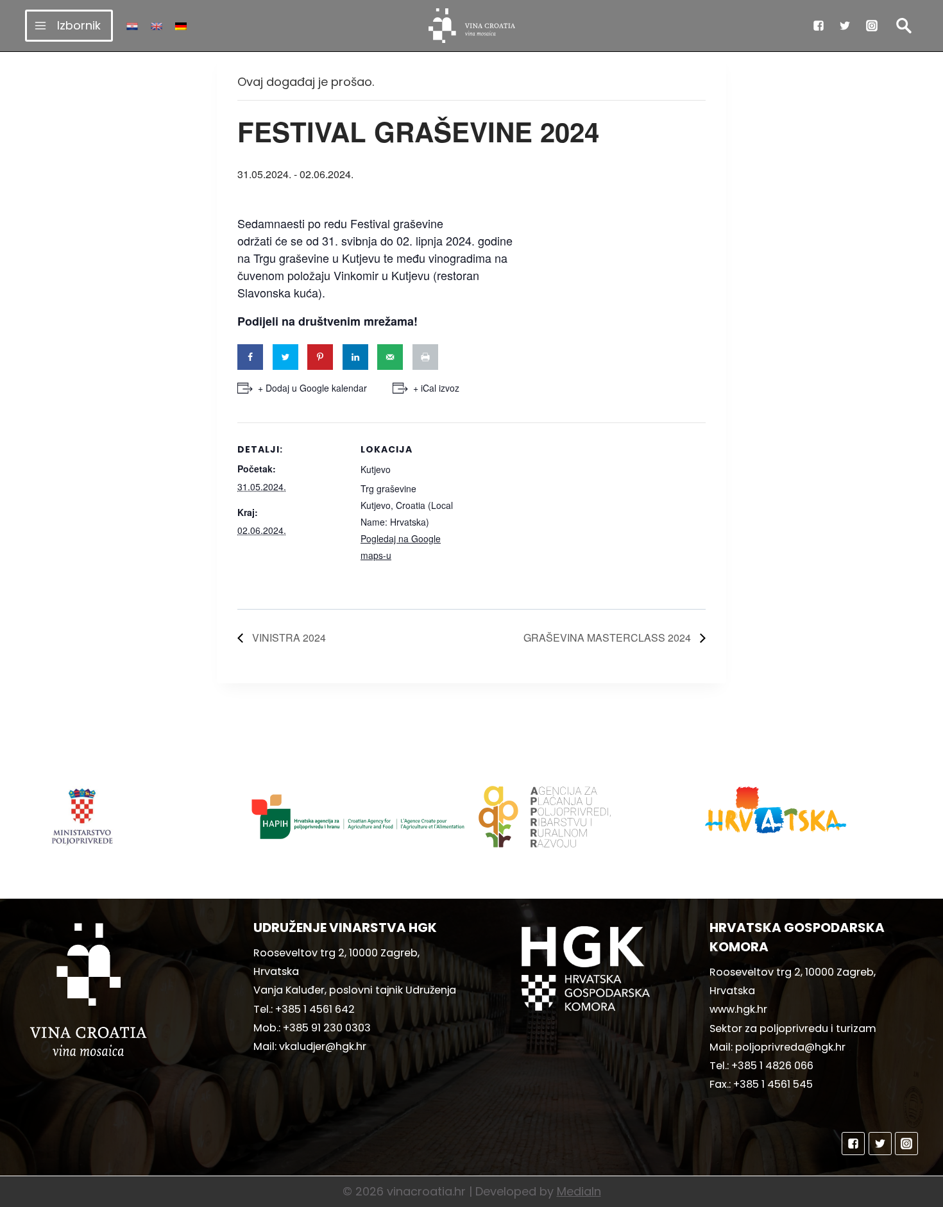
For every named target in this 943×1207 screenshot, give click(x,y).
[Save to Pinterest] (320, 357)
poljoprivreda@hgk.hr (790, 1047)
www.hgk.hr (738, 1009)
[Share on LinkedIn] (355, 357)
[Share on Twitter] (285, 357)
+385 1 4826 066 (772, 1065)
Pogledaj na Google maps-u (401, 547)
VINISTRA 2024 (288, 637)
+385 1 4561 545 (773, 1084)
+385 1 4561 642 (315, 1009)
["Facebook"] (818, 25)
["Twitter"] (844, 25)
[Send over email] (390, 357)
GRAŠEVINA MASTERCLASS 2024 (608, 637)
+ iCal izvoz (436, 387)
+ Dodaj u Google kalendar (312, 387)
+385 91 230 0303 (327, 1027)
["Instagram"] (871, 25)
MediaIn (579, 1191)
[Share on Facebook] (250, 357)
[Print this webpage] (425, 357)
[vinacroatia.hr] (472, 25)
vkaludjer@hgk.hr (322, 1046)
